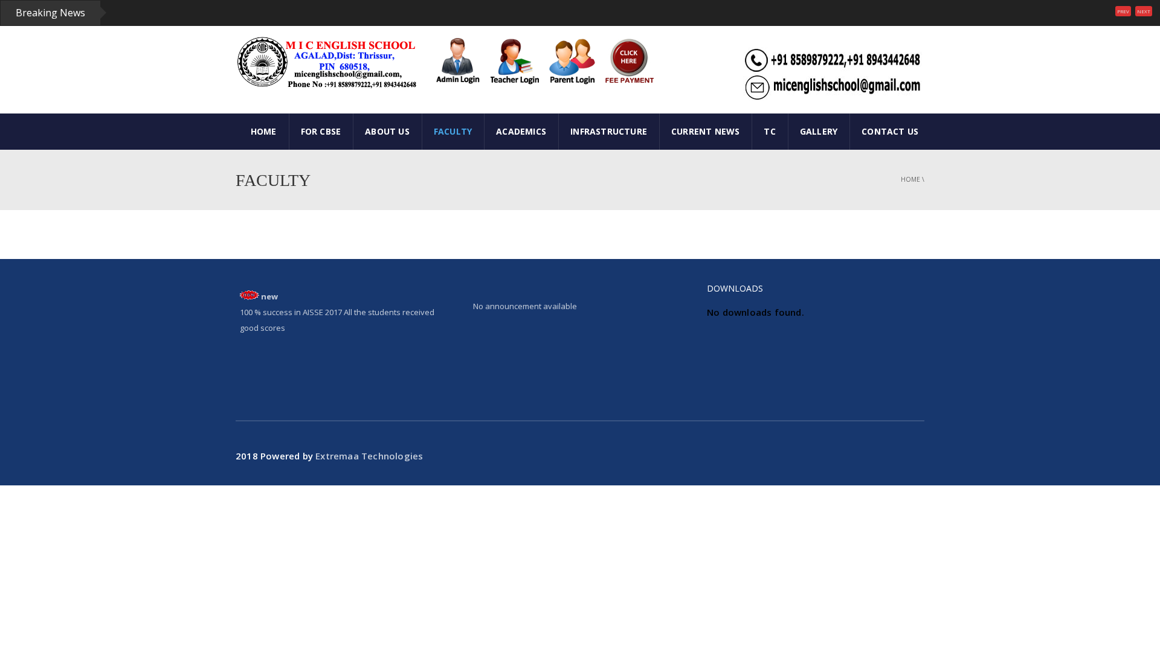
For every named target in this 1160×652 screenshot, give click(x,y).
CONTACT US (890, 131)
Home (910, 179)
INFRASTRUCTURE (608, 131)
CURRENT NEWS (705, 131)
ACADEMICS (521, 131)
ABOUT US (387, 131)
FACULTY (453, 131)
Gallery (818, 131)
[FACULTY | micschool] (326, 62)
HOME (264, 131)
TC (769, 131)
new (269, 296)
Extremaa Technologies (369, 456)
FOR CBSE (321, 131)
